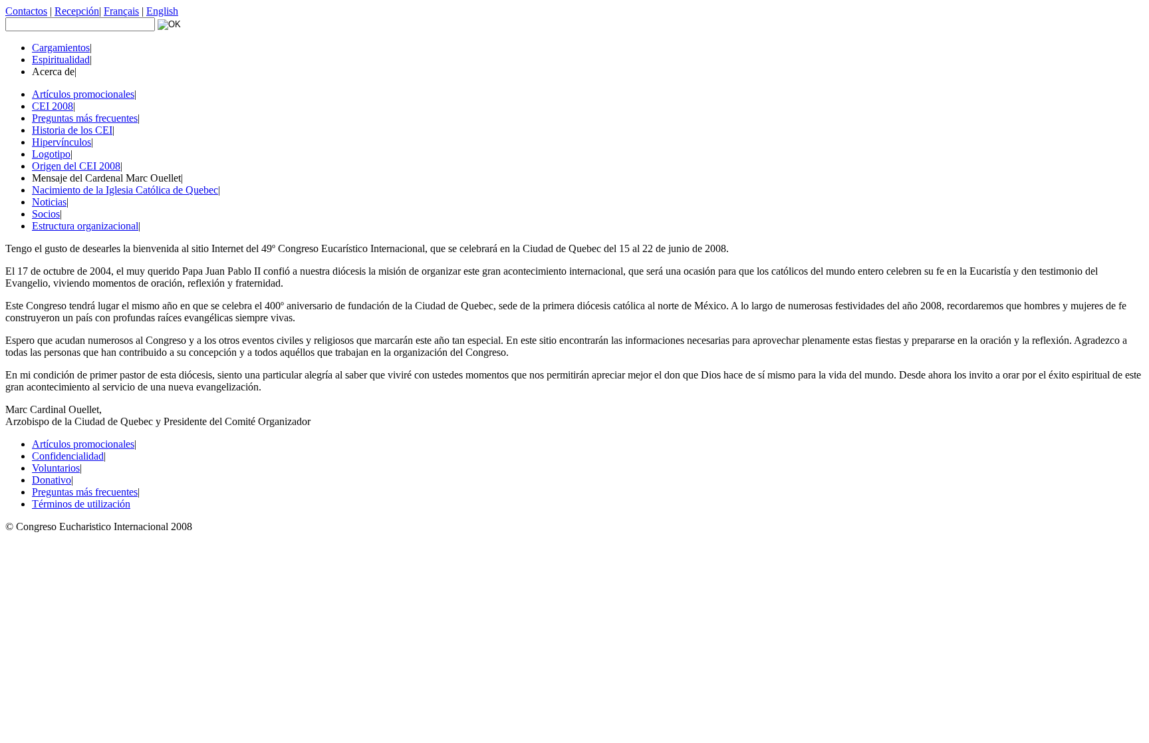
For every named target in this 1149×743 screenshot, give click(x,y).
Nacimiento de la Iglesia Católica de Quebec (125, 190)
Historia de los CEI (72, 130)
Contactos (26, 11)
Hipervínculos (61, 142)
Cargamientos (61, 47)
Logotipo (51, 154)
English (162, 11)
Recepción (77, 11)
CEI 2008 (52, 106)
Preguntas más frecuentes (85, 118)
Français (121, 11)
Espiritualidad (61, 59)
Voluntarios (56, 468)
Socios (46, 214)
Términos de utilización (81, 504)
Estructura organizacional (85, 225)
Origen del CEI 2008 (76, 166)
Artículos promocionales (83, 94)
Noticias (49, 202)
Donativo (51, 480)
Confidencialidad (68, 456)
